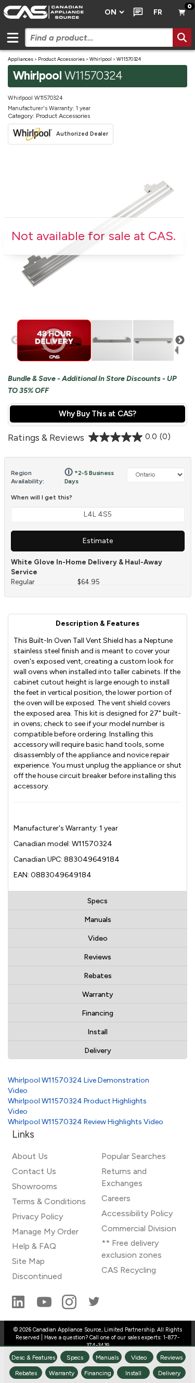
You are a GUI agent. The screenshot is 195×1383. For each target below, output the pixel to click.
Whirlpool (100, 59)
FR (157, 12)
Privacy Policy (37, 1216)
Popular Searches (133, 1156)
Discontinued (37, 1276)
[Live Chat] (136, 12)
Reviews (97, 957)
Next (179, 340)
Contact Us (34, 1171)
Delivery (97, 1050)
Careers (116, 1198)
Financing (97, 1013)
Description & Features (97, 623)
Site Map (28, 1261)
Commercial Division (138, 1228)
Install (97, 1032)
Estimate (98, 540)
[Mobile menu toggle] (12, 37)
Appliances (20, 59)
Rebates (98, 975)
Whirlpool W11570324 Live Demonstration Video (78, 1085)
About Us (30, 1156)
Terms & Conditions (49, 1201)
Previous (15, 340)
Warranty (97, 994)
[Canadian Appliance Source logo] (49, 12)
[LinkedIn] (19, 1306)
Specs (97, 901)
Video (98, 938)
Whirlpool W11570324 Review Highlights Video (85, 1121)
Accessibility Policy (137, 1213)
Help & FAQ (34, 1246)
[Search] (182, 37)
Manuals (97, 919)
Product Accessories (61, 59)
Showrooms (34, 1186)
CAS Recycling (128, 1270)
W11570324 (128, 59)
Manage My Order (45, 1231)
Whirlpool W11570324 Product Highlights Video (77, 1106)
